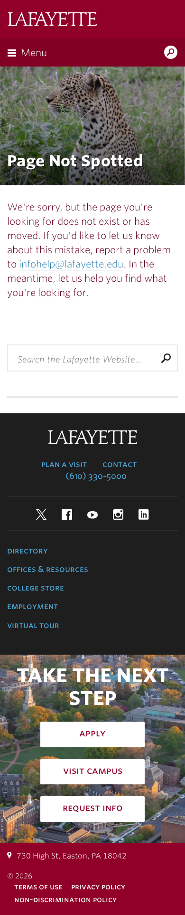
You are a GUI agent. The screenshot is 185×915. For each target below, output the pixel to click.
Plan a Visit (64, 464)
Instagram (118, 514)
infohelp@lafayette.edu (71, 264)
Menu (34, 52)
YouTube (92, 514)
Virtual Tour (33, 625)
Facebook (67, 514)
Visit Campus (92, 770)
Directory (27, 550)
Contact (119, 464)
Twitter (41, 514)
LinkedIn (144, 514)
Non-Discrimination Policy (65, 899)
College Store (35, 587)
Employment (32, 606)
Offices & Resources (47, 569)
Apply (92, 733)
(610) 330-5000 (96, 476)
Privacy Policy (98, 886)
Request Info (93, 807)
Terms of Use (38, 886)
